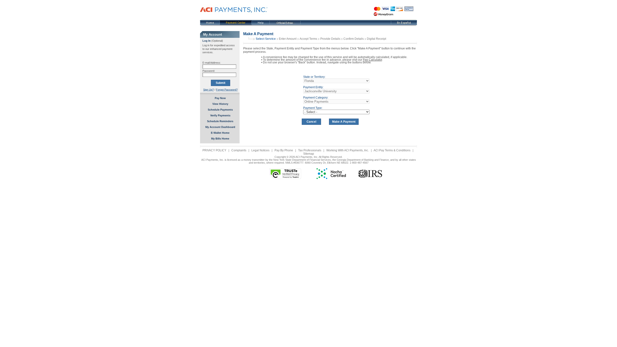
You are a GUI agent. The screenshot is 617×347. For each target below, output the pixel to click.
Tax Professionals (309, 150)
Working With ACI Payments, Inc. (347, 150)
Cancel (311, 121)
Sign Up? (208, 89)
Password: (208, 70)
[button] (244, 173)
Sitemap (308, 153)
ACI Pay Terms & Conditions (392, 150)
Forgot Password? (227, 89)
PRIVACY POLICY (214, 150)
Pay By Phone (284, 150)
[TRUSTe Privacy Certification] (285, 178)
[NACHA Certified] (331, 178)
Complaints (238, 150)
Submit (220, 83)
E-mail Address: (211, 62)
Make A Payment (343, 121)
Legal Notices (260, 150)
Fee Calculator (372, 59)
